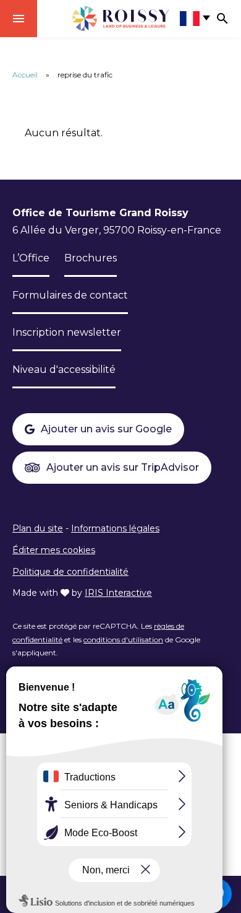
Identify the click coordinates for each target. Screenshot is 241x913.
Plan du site (37, 528)
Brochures (90, 258)
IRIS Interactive (118, 592)
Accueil (25, 74)
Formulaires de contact (70, 295)
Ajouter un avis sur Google (106, 429)
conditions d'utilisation (123, 639)
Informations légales (115, 528)
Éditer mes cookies (53, 550)
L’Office (30, 258)
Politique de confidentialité (70, 571)
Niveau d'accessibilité (64, 369)
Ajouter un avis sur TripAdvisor (122, 467)
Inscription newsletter (66, 332)
